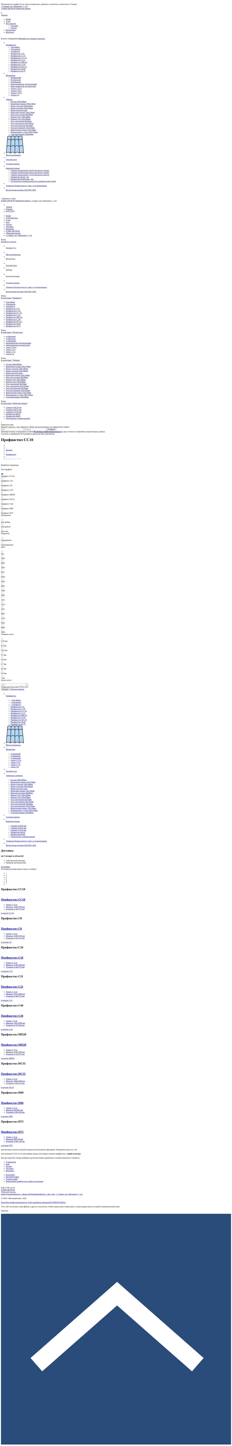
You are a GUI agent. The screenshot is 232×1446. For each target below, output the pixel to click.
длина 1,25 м (11, 347)
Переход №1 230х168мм (20, 117)
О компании (11, 1162)
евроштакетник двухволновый (18, 343)
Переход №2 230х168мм (20, 119)
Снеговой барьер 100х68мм (22, 134)
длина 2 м (10, 354)
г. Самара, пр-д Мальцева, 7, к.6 (43, 201)
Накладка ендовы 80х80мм (22, 115)
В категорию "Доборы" (10, 360)
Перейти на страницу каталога (32, 39)
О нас (8, 21)
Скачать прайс (12, 1179)
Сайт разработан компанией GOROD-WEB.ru (47, 1202)
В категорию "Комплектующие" (14, 403)
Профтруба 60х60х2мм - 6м (22, 179)
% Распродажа (12, 218)
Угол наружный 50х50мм (21, 121)
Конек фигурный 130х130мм (22, 113)
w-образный (11, 341)
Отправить (51, 429)
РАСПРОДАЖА (12, 1177)
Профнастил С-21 (18, 60)
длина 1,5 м (10, 350)
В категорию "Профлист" (11, 298)
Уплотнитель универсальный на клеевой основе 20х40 (33, 181)
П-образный (16, 80)
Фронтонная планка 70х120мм (23, 130)
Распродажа (11, 30)
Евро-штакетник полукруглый (23, 86)
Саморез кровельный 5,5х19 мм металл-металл (30, 175)
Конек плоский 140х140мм (22, 106)
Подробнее (5, 867)
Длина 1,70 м (16, 93)
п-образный (10, 339)
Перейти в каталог (8, 242)
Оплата (14, 28)
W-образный (16, 82)
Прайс (8, 19)
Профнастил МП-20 (19, 62)
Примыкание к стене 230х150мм (24, 132)
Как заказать (11, 24)
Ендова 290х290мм (18, 102)
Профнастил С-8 (17, 54)
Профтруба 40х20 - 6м (20, 177)
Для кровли (15, 49)
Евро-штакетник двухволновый (24, 84)
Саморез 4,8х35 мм (13, 407)
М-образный (16, 78)
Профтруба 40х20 (13, 414)
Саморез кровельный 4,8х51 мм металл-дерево (30, 173)
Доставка (14, 26)
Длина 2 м (15, 95)
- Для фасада (16, 705)
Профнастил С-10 (18, 56)
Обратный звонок (23, 9)
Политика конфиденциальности (14, 1202)
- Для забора (16, 700)
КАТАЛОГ (10, 1175)
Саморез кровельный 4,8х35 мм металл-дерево (30, 170)
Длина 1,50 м (16, 91)
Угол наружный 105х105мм (22, 123)
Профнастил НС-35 (19, 67)
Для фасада (15, 51)
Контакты (10, 32)
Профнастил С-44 (18, 65)
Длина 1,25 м (16, 89)
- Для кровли (16, 702)
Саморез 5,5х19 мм (13, 412)
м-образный (11, 336)
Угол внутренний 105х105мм (23, 128)
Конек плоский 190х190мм (22, 108)
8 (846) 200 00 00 (8, 9)
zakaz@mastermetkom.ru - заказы (14, 1194)
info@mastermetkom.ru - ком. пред (41, 1194)
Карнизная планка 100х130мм (23, 104)
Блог (8, 222)
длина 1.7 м (10, 352)
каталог (4, 15)
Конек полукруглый (19, 110)
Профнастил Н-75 (18, 71)
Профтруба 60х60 (13, 416)
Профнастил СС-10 (19, 58)
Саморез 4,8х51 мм (13, 410)
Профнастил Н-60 (18, 69)
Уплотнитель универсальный (18, 418)
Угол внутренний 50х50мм (22, 126)
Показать (5, 689)
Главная (9, 209)
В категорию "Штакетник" (12, 332)
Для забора (15, 47)
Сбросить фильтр (17, 689)
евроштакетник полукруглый (18, 345)
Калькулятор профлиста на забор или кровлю (24, 1181)
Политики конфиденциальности (48, 432)
